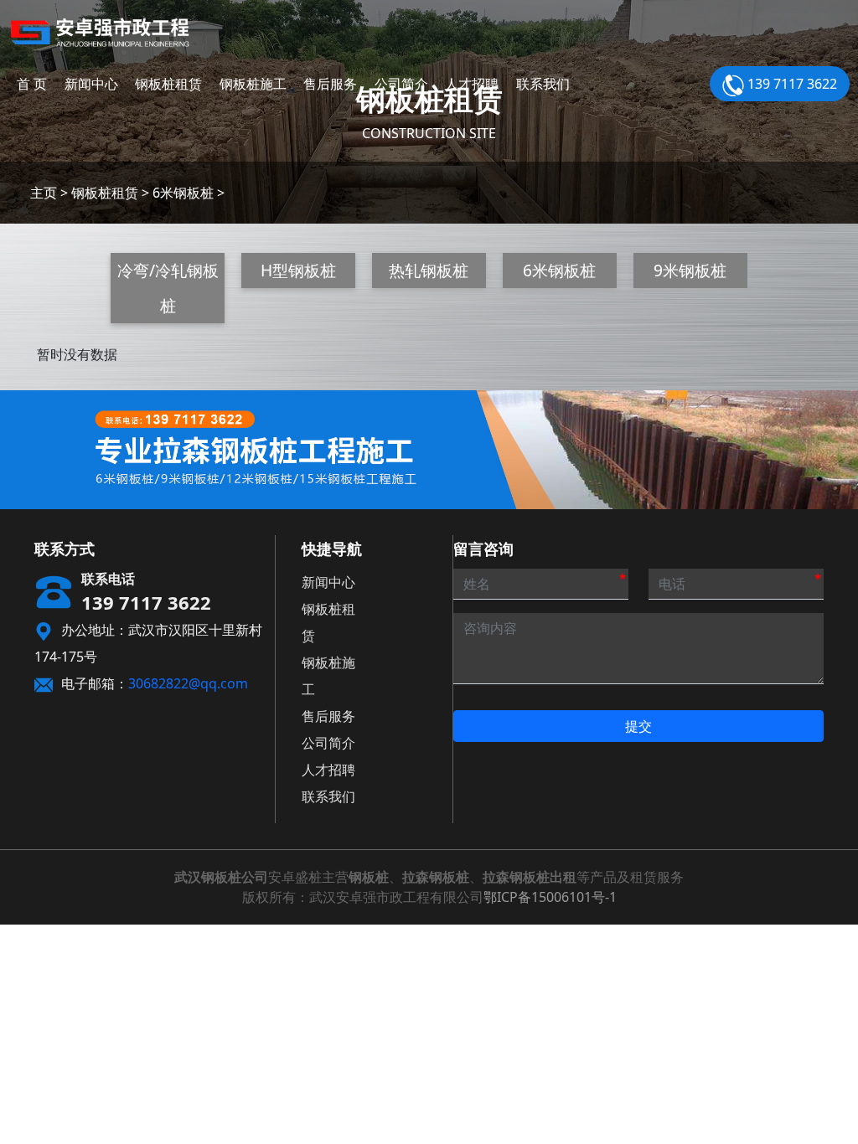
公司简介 (401, 84)
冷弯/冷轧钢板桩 (168, 288)
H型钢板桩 (298, 270)
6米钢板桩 (183, 192)
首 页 (32, 84)
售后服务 (330, 84)
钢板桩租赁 (168, 84)
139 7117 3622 (790, 84)
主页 (43, 192)
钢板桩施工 (253, 84)
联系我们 (543, 84)
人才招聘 (472, 84)
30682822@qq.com (188, 683)
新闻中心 (91, 84)
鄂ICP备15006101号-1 (550, 897)
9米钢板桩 (690, 270)
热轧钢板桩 (428, 270)
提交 (638, 726)
